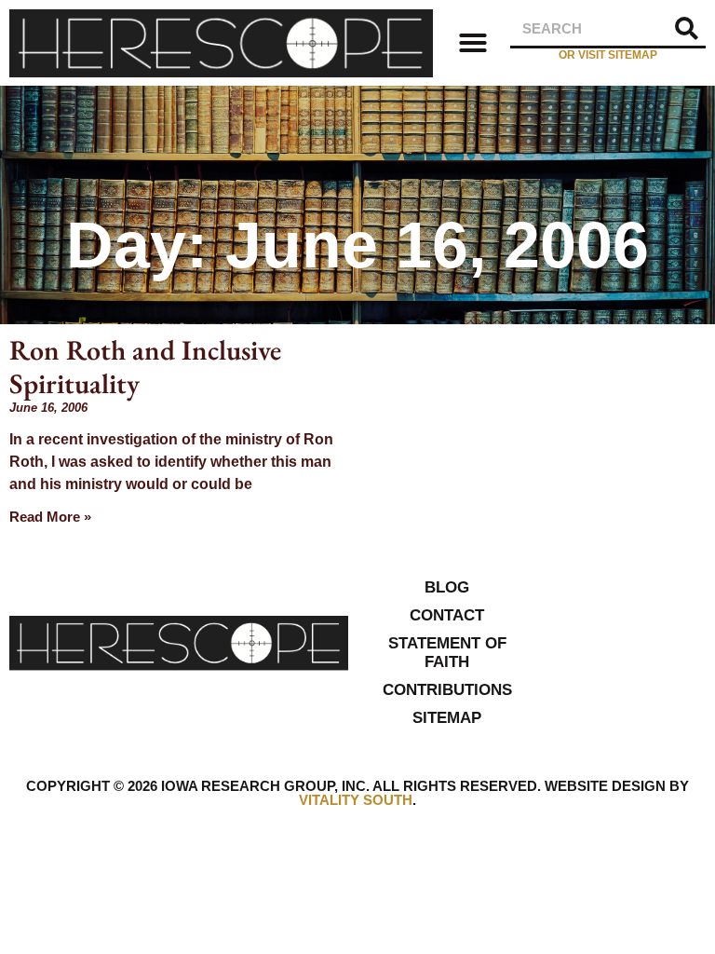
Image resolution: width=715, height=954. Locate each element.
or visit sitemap (608, 55)
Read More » (50, 517)
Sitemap (446, 718)
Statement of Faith (447, 652)
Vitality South (355, 800)
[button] (473, 42)
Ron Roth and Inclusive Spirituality (145, 367)
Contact (447, 615)
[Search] (687, 28)
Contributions (447, 690)
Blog (447, 587)
